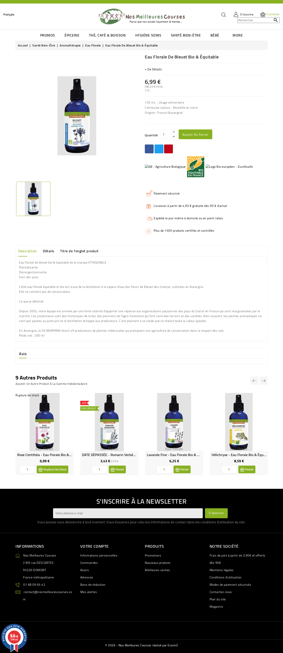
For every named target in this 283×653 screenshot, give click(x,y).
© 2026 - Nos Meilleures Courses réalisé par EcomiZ (141, 645)
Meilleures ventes (157, 570)
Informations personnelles (99, 555)
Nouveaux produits (158, 563)
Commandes (89, 563)
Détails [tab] (48, 251)
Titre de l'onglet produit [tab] (79, 251)
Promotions (153, 555)
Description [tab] (27, 251)
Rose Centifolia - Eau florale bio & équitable (50, 454)
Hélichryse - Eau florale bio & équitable (242, 454)
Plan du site (218, 599)
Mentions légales (222, 570)
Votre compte (94, 546)
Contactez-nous (221, 592)
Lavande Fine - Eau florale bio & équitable (179, 454)
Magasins (216, 606)
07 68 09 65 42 (34, 585)
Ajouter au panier (195, 134)
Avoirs (84, 570)
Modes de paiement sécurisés (230, 585)
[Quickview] (67, 409)
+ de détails (153, 69)
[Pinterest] (168, 148)
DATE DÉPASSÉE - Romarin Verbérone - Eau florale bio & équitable (133, 454)
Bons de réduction (93, 585)
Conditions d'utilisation (226, 577)
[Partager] (149, 148)
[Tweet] (159, 148)
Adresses (86, 577)
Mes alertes (88, 592)
